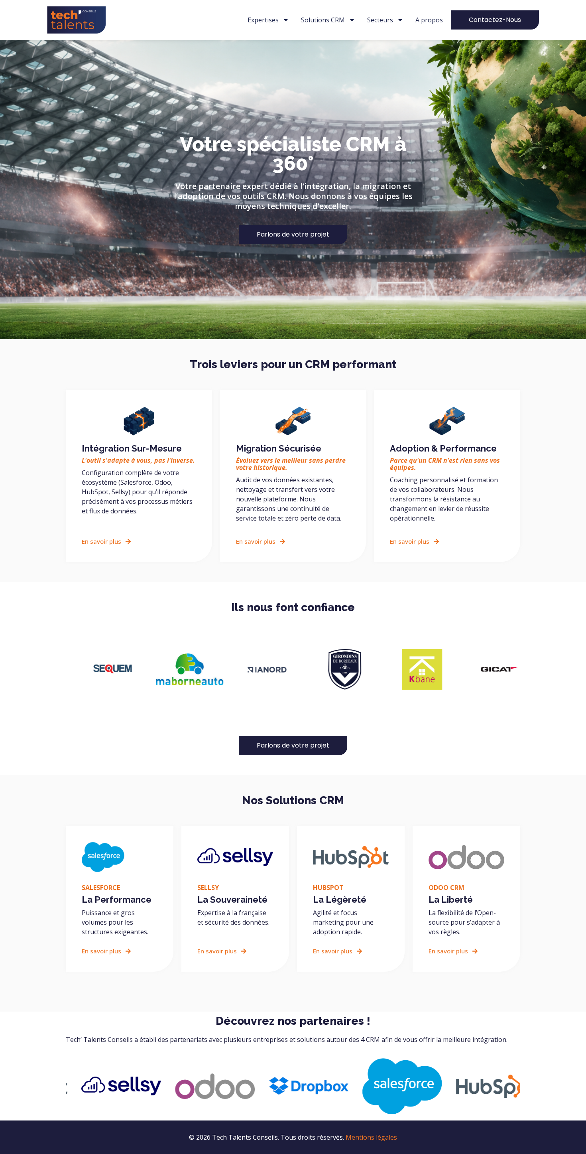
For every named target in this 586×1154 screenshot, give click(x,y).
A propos (429, 20)
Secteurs (380, 20)
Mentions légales (371, 1137)
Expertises (263, 20)
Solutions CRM (323, 20)
